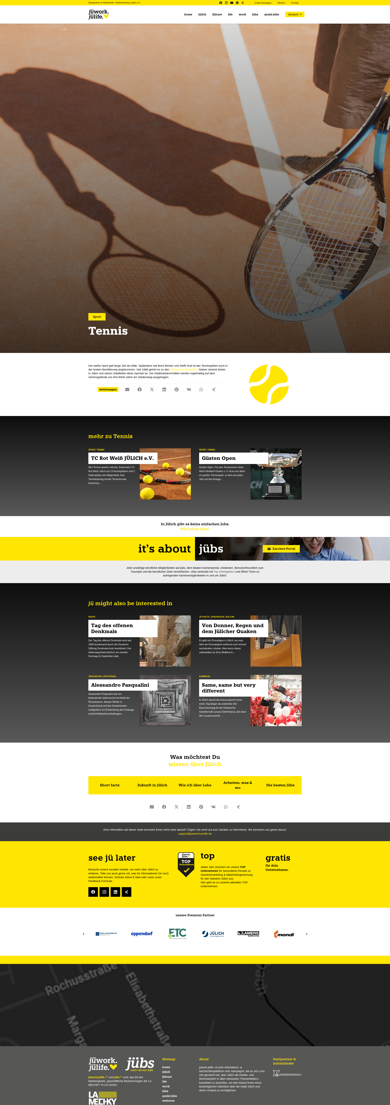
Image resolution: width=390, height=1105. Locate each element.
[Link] (109, 785)
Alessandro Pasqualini (120, 685)
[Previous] (83, 934)
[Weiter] (306, 934)
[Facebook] (220, 2)
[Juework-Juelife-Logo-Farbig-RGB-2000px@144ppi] (98, 14)
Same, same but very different (229, 688)
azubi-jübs (169, 1096)
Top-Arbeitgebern (224, 571)
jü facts (204, 617)
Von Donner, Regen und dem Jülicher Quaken (233, 628)
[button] (209, 14)
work (166, 1086)
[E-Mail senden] (127, 389)
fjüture (167, 1076)
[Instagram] (226, 2)
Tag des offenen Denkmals (112, 628)
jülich (166, 1072)
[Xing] (242, 2)
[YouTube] (231, 2)
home (166, 1067)
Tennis (100, 449)
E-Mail (136, 877)
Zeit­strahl (110, 676)
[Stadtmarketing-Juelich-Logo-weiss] (287, 1073)
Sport (91, 449)
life (164, 1081)
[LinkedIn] (237, 2)
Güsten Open (219, 458)
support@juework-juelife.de (195, 833)
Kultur (229, 617)
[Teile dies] (139, 389)
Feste (91, 617)
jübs (165, 1091)
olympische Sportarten (183, 369)
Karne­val (205, 676)
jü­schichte (217, 617)
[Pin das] (176, 389)
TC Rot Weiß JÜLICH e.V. (122, 458)
